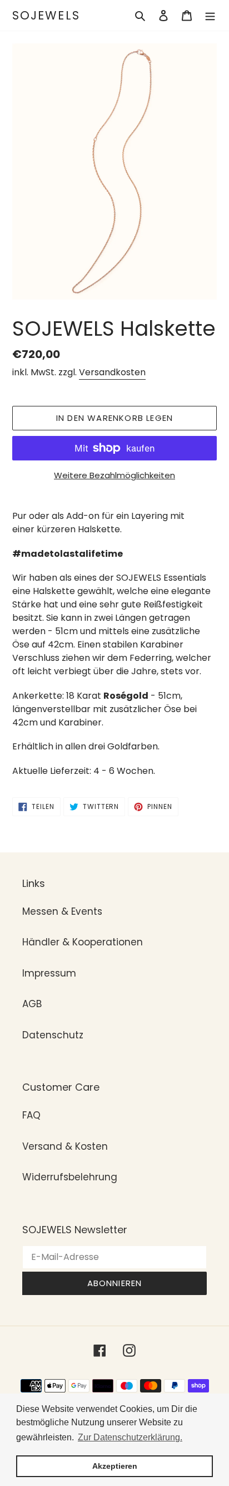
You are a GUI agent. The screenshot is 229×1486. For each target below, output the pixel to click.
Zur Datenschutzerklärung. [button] (130, 1437)
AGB (32, 1004)
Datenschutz (52, 1035)
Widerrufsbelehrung (69, 1177)
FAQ (31, 1115)
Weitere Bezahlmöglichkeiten (114, 475)
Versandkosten (112, 372)
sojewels (46, 15)
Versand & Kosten (65, 1146)
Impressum (49, 973)
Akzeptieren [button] (114, 1466)
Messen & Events (62, 911)
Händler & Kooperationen (82, 942)
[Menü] (210, 15)
